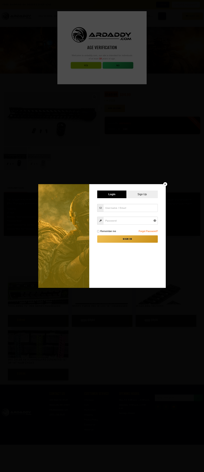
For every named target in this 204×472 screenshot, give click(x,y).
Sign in (127, 238)
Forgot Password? (148, 231)
